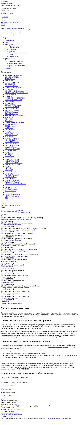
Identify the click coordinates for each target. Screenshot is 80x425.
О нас (6, 42)
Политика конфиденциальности (11, 414)
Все (2, 216)
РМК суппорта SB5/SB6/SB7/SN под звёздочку (16, 219)
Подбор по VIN (10, 58)
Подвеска (8, 39)
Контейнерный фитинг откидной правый (14, 251)
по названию (22, 34)
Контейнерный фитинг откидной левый (14, 256)
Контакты (8, 69)
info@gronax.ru (6, 389)
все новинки (5, 302)
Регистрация (5, 22)
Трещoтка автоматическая (9, 293)
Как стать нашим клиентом (18, 53)
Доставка (12, 51)
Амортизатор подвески (8, 261)
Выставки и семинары (16, 62)
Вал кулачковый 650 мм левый (11, 240)
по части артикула (9, 34)
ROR (10, 407)
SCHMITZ (4, 409)
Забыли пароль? (15, 22)
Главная (3, 303)
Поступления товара (15, 63)
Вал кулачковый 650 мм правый (11, 235)
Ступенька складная (7, 282)
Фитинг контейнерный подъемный (12, 246)
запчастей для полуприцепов (58, 347)
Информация (9, 44)
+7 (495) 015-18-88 (7, 13)
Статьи (11, 67)
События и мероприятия (17, 65)
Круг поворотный (7, 267)
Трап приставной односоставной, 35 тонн (15, 288)
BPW (2, 411)
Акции (11, 55)
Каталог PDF (13, 49)
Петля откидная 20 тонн (9, 277)
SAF (13, 407)
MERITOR (4, 407)
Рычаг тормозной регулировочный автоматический (18, 230)
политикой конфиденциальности (59, 418)
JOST (13, 411)
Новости (7, 60)
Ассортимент (9, 41)
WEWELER (18, 409)
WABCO (11, 409)
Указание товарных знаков (10, 413)
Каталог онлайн (14, 48)
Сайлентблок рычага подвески (11, 225)
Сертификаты (13, 56)
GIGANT (8, 411)
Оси (6, 37)
